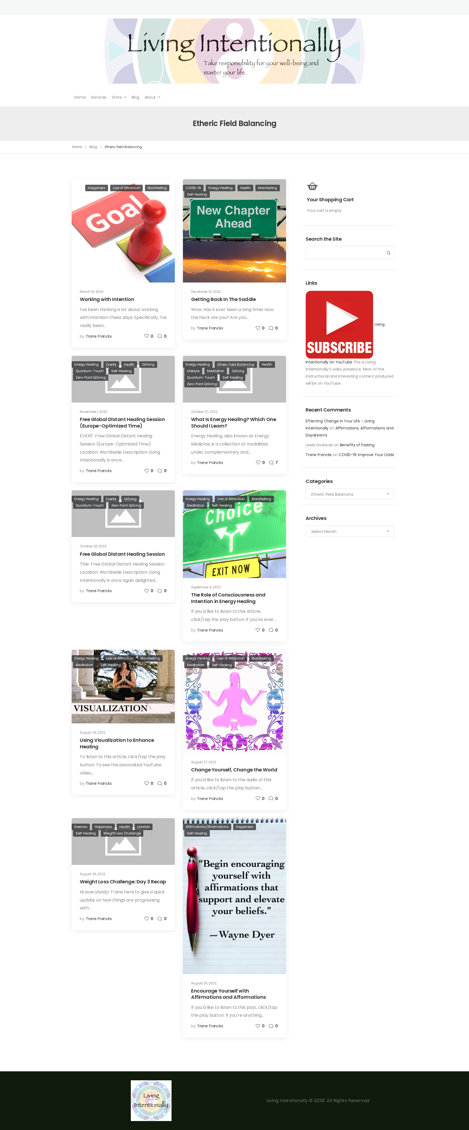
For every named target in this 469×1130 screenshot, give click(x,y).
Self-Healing (197, 194)
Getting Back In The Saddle (223, 299)
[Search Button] (388, 252)
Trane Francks (319, 454)
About (150, 97)
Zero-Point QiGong (91, 377)
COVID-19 (193, 188)
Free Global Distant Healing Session (122, 554)
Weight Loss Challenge (122, 833)
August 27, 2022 (203, 762)
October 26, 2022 (93, 546)
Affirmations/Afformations (207, 826)
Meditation (215, 371)
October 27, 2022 (204, 411)
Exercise (80, 826)
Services (98, 97)
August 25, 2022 (204, 983)
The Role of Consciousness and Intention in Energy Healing (228, 597)
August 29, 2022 (92, 732)
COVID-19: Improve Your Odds (366, 454)
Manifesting (157, 188)
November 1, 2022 (93, 411)
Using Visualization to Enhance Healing (117, 743)
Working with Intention (107, 299)
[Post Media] (123, 230)
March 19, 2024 (91, 291)
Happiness (96, 188)
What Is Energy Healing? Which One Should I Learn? (233, 422)
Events (111, 364)
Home (79, 97)
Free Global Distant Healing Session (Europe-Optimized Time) (122, 422)
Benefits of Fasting (357, 445)
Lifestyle (193, 371)
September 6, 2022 (206, 587)
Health (245, 188)
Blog (135, 97)
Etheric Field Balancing (235, 364)
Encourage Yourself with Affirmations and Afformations (228, 993)
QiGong (148, 364)
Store (117, 97)
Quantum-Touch (90, 371)
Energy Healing (220, 188)
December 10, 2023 (206, 291)
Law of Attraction (126, 188)
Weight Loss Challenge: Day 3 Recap (123, 881)
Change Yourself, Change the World (234, 769)
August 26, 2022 (92, 874)
